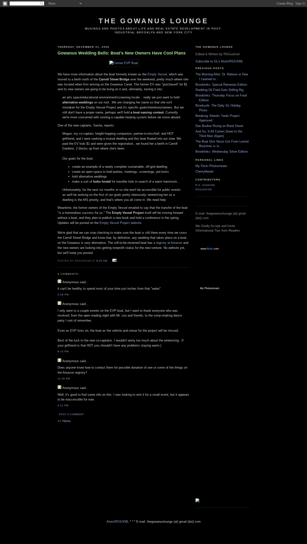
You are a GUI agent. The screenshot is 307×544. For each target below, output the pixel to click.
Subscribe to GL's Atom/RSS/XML (219, 61)
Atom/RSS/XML (117, 521)
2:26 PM (63, 294)
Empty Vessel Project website (120, 223)
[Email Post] (114, 260)
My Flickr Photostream (211, 166)
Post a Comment (71, 414)
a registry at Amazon (168, 243)
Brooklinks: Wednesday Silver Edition (221, 151)
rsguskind (203, 189)
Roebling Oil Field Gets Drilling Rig (219, 90)
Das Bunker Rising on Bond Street (219, 126)
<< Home (64, 421)
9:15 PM (63, 351)
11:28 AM (64, 378)
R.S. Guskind (205, 185)
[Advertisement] (214, 370)
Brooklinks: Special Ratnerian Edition (221, 84)
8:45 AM (101, 260)
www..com (210, 248)
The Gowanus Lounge (153, 21)
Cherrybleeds (204, 171)
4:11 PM (63, 405)
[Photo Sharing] (123, 63)
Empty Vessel (157, 74)
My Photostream (209, 288)
